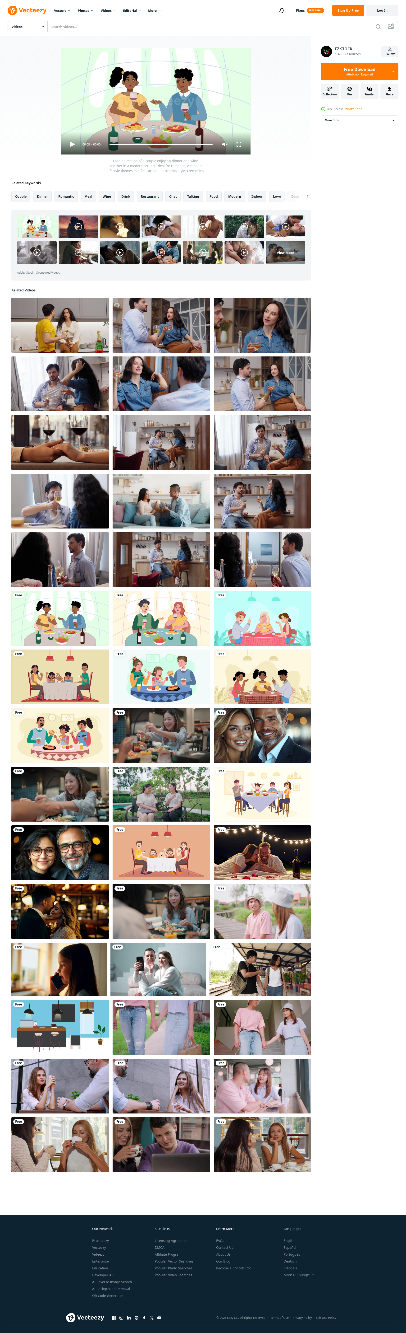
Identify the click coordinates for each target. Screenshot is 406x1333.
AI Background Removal (111, 1288)
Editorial (130, 10)
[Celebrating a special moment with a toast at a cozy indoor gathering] (60, 501)
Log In (382, 10)
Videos (106, 10)
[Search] (378, 26)
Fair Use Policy (326, 1317)
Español (290, 1247)
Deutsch (290, 1261)
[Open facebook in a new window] (114, 1317)
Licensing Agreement (172, 1240)
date (295, 196)
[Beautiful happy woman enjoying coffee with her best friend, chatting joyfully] (60, 1144)
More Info (331, 120)
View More (285, 252)
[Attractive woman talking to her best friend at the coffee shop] (262, 1144)
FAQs (220, 1240)
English (290, 1240)
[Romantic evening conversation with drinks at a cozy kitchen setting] (262, 383)
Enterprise (100, 1261)
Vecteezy (99, 1247)
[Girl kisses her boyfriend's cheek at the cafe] (161, 1144)
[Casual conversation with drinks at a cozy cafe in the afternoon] (161, 383)
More (152, 10)
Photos (83, 10)
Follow (390, 54)
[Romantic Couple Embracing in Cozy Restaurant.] (60, 911)
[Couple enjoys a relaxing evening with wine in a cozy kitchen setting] (262, 325)
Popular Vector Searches (174, 1261)
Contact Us (224, 1247)
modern (234, 196)
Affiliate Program (168, 1254)
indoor (257, 196)
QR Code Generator (107, 1295)
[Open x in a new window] (152, 1317)
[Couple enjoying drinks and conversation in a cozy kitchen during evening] (161, 325)
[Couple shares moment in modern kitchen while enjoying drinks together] (60, 325)
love (277, 196)
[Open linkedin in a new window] (129, 1317)
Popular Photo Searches (173, 1268)
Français (290, 1268)
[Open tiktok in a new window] (144, 1317)
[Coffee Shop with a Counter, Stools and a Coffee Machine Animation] (60, 1027)
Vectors (60, 10)
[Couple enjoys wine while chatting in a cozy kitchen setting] (262, 501)
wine (107, 196)
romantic (66, 196)
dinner (42, 196)
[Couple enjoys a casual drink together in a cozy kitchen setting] (161, 442)
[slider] (161, 144)
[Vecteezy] (27, 10)
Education (100, 1268)
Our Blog (223, 1261)
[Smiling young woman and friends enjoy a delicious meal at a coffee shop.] (161, 911)
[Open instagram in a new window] (121, 1317)
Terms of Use (279, 1317)
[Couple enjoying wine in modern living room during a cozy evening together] (262, 559)
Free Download (359, 71)
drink (125, 196)
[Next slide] (303, 196)
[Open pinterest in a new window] (136, 1317)
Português (292, 1254)
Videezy (98, 1254)
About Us (223, 1254)
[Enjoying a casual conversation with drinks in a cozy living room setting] (60, 559)
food (214, 196)
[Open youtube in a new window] (159, 1317)
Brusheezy (100, 1240)
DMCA (159, 1247)
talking (193, 196)
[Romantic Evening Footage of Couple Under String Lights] (262, 852)
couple (21, 196)
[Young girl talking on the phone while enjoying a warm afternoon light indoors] (59, 969)
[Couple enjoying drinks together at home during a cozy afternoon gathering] (60, 383)
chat (173, 196)
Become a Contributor (233, 1268)
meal (88, 196)
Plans (300, 10)
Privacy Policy (302, 1317)
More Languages (297, 1275)
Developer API (103, 1275)
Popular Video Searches (173, 1275)
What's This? (353, 109)
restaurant (150, 196)
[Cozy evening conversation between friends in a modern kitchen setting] (161, 559)
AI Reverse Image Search (112, 1282)
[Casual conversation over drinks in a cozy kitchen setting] (262, 442)
